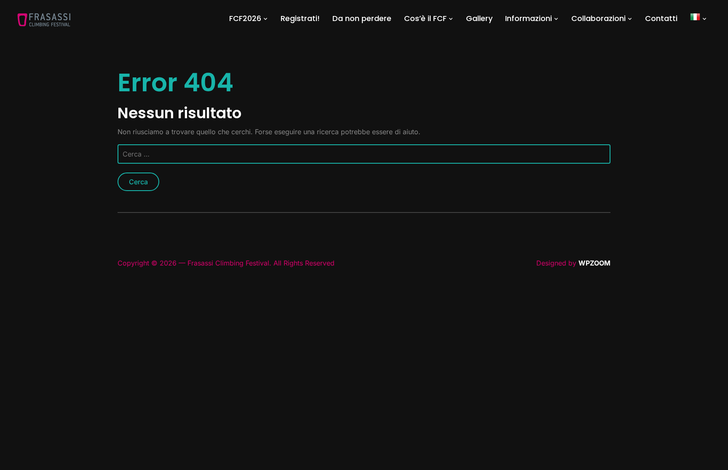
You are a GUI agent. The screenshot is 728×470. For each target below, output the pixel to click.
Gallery (479, 18)
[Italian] (698, 18)
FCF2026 (245, 18)
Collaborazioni (598, 18)
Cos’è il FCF (425, 18)
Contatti (661, 18)
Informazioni (528, 18)
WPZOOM (594, 263)
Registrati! (300, 18)
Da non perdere (361, 18)
